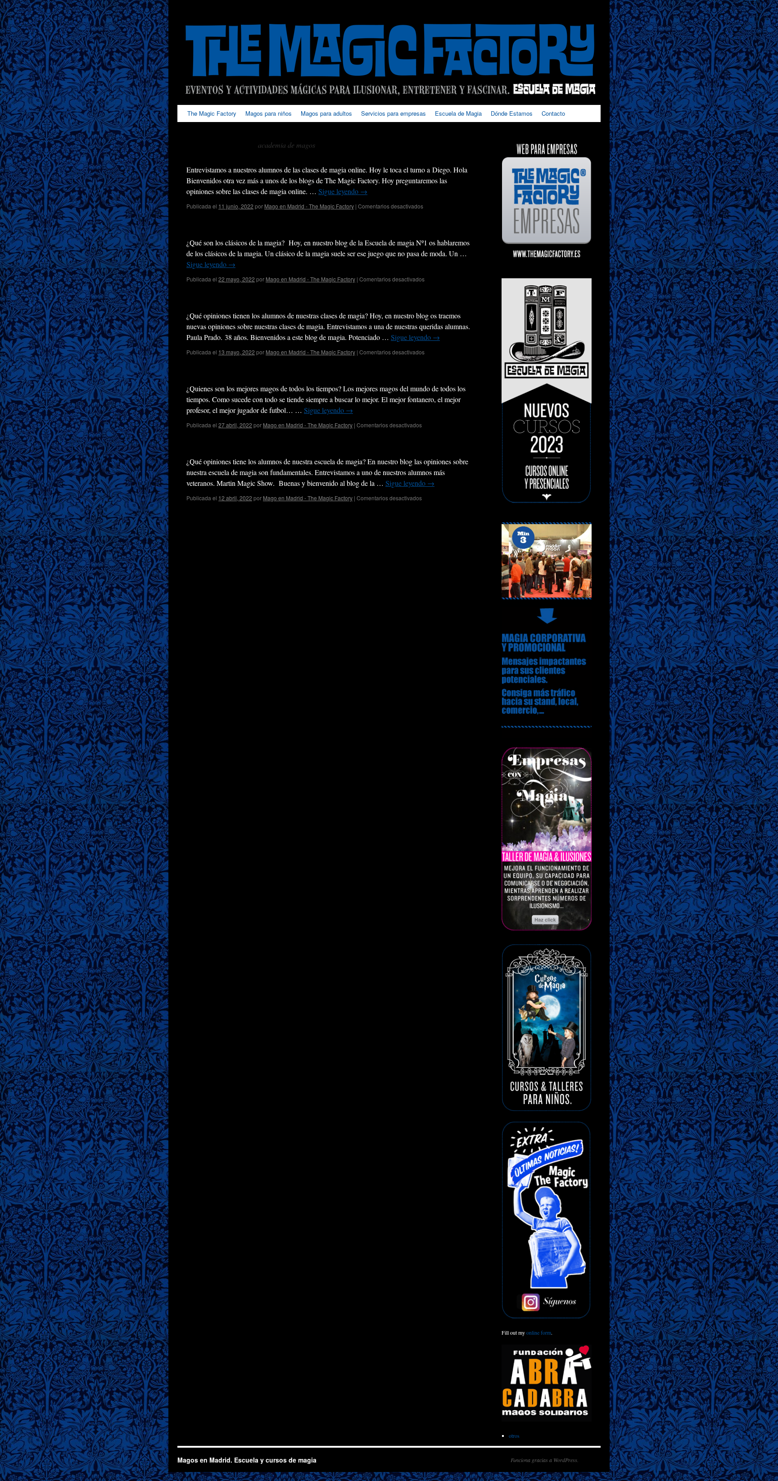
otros (514, 1435)
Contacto (553, 113)
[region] (547, 560)
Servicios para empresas (393, 113)
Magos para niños (268, 113)
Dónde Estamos (512, 113)
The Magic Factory (211, 113)
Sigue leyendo (342, 191)
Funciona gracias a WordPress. (545, 1459)
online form (538, 1332)
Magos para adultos (326, 113)
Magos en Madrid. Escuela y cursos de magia (247, 1459)
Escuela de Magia (458, 113)
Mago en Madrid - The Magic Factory (309, 206)
